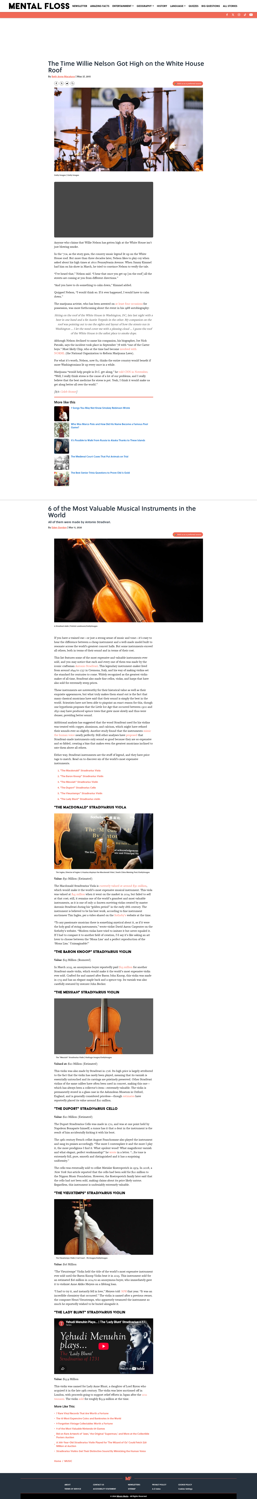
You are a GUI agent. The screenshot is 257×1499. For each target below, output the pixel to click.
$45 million (79, 894)
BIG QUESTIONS (210, 6)
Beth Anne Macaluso (63, 76)
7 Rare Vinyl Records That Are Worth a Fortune (82, 1413)
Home (57, 1461)
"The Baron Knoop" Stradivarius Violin (81, 776)
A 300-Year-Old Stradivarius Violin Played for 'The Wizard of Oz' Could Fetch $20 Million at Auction (101, 1444)
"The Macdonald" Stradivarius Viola (80, 770)
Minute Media (122, 1496)
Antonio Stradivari (86, 666)
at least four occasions (129, 304)
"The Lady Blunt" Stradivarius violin (80, 799)
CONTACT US (98, 1484)
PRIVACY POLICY (159, 1484)
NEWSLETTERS (134, 1484)
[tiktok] (245, 15)
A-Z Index (156, 1488)
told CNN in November (133, 372)
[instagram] (239, 15)
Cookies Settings (185, 1488)
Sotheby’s (120, 915)
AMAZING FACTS (99, 6)
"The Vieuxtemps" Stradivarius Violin (81, 793)
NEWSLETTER (79, 6)
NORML (59, 353)
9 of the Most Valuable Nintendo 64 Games (80, 1428)
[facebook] (227, 15)
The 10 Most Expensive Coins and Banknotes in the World (88, 1418)
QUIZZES (193, 6)
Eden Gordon (59, 527)
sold (81, 1399)
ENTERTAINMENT (121, 6)
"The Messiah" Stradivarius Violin (79, 782)
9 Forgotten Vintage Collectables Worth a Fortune (84, 1423)
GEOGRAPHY (144, 6)
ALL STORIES (230, 6)
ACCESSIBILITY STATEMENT (104, 1488)
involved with (128, 349)
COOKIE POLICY (185, 1484)
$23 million (125, 967)
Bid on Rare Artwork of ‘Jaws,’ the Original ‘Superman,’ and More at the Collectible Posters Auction (102, 1435)
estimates (129, 1096)
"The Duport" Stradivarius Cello (78, 787)
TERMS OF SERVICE (73, 1488)
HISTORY (162, 6)
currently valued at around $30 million (123, 886)
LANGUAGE (176, 6)
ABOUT (68, 1484)
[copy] (72, 83)
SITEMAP (131, 1488)
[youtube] (251, 15)
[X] (233, 15)
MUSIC (68, 1461)
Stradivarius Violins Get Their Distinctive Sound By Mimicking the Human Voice (101, 1451)
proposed (131, 735)
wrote (112, 1152)
